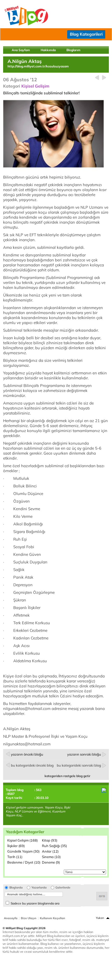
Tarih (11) (14, 857)
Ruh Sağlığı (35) (54, 846)
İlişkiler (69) (16, 846)
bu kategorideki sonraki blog (79, 765)
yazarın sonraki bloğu (84, 754)
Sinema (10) (51, 857)
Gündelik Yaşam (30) (23, 851)
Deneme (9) (51, 862)
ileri (104, 77)
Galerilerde (62, 887)
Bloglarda (16, 887)
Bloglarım (73, 50)
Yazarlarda (39, 887)
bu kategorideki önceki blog (32, 765)
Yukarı (100, 918)
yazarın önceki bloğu (27, 754)
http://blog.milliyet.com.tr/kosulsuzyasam (38, 66)
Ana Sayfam (21, 50)
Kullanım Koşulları (52, 918)
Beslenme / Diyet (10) (23, 862)
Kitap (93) (49, 840)
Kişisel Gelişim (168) (22, 840)
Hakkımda (48, 50)
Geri (97, 77)
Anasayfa (10, 918)
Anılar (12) (50, 851)
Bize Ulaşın (28, 918)
